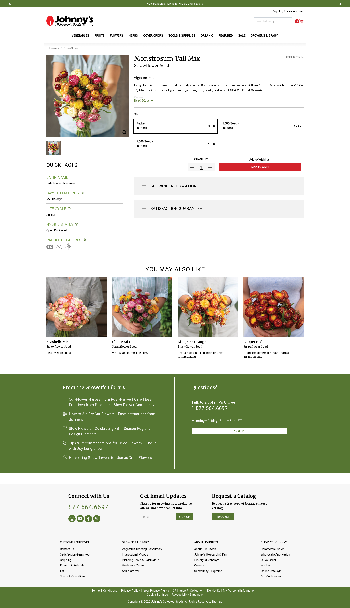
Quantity (201, 159)
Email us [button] (239, 431)
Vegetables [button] (80, 35)
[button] (9, 3)
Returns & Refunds (72, 565)
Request (223, 516)
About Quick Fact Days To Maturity (82, 193)
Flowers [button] (116, 35)
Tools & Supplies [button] (182, 35)
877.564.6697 (88, 507)
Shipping (65, 560)
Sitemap (216, 601)
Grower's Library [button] (264, 35)
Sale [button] (241, 35)
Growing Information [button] (173, 186)
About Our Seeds (205, 549)
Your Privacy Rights (156, 590)
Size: (137, 114)
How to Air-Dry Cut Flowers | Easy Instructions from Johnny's (112, 417)
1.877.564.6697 (209, 408)
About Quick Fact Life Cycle (69, 208)
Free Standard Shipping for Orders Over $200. (174, 3)
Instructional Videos (135, 554)
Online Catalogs (271, 571)
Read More (142, 100)
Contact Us (67, 549)
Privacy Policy (130, 590)
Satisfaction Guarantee (75, 554)
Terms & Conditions (73, 576)
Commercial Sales (273, 549)
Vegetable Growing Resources (142, 549)
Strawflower (71, 48)
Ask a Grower (130, 571)
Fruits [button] (99, 35)
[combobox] (273, 21)
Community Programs (208, 571)
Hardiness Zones (133, 565)
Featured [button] (226, 35)
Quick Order (268, 560)
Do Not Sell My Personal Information (231, 590)
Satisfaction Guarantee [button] (176, 208)
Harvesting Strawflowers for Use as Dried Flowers (110, 457)
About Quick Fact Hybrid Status (76, 224)
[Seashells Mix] (76, 307)
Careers (199, 565)
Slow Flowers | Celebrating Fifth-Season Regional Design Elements (110, 431)
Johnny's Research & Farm (211, 554)
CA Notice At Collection (188, 590)
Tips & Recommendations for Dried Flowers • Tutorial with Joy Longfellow (113, 446)
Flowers (54, 48)
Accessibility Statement (187, 594)
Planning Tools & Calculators (140, 560)
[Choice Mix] (142, 307)
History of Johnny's (206, 560)
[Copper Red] (273, 307)
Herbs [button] (133, 35)
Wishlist (266, 565)
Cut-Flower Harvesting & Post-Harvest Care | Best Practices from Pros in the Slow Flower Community (111, 402)
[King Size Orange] (208, 307)
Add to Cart (260, 167)
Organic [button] (207, 35)
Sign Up (184, 516)
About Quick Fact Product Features (84, 240)
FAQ (62, 571)
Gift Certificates (271, 576)
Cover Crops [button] (153, 35)
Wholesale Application (275, 554)
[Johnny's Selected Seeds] (69, 21)
